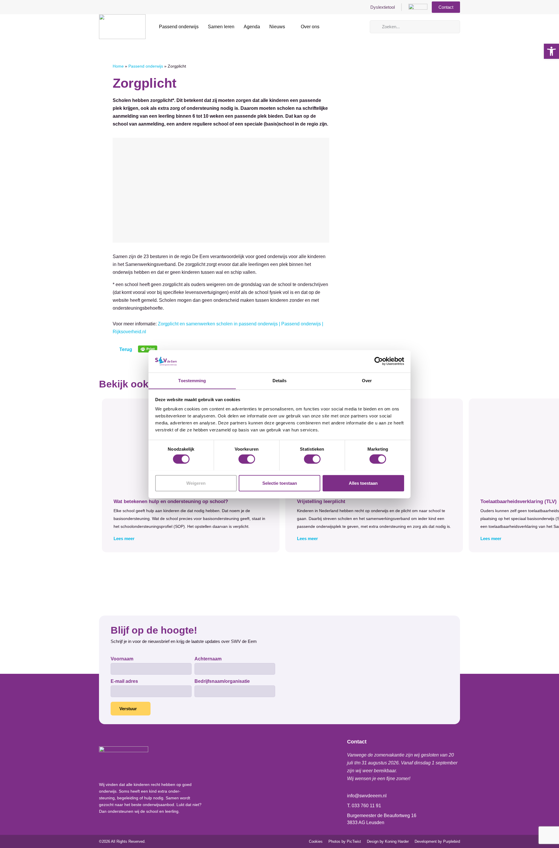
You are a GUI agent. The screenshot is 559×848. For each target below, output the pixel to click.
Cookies (316, 841)
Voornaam (122, 659)
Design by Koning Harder (388, 841)
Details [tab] (280, 380)
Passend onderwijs (179, 26)
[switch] (246, 458)
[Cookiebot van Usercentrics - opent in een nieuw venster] (378, 361)
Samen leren (221, 26)
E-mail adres (124, 681)
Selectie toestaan (279, 482)
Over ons (310, 26)
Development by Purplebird (437, 841)
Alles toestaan (363, 482)
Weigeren (196, 482)
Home (118, 66)
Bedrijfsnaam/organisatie (222, 681)
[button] (191, 538)
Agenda (252, 26)
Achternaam (208, 659)
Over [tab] (367, 380)
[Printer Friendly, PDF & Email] (147, 350)
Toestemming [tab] (192, 380)
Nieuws (277, 26)
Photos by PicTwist (344, 841)
